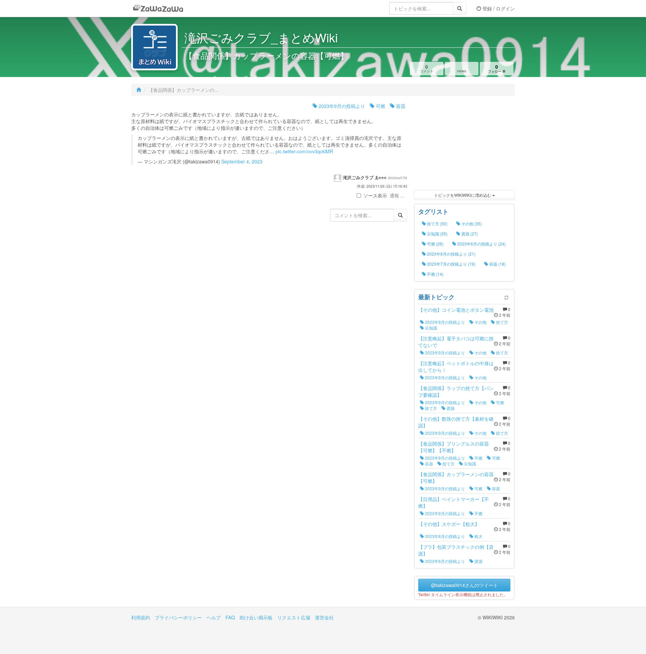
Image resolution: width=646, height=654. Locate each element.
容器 (400, 106)
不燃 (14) (434, 274)
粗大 (477, 536)
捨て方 (501, 322)
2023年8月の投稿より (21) (450, 254)
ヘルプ (214, 617)
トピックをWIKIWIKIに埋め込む (463, 195)
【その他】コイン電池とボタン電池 (456, 309)
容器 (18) (497, 264)
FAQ (230, 617)
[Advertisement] (464, 145)
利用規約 (140, 617)
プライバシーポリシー (178, 617)
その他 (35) (471, 223)
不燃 (477, 458)
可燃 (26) (434, 243)
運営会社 (324, 617)
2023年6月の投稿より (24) (481, 243)
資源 (450, 408)
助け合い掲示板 (256, 617)
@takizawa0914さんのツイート (464, 585)
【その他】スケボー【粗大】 (448, 524)
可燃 (379, 106)
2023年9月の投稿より (341, 106)
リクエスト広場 (293, 617)
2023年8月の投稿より (444, 536)
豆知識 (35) (436, 233)
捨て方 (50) (436, 223)
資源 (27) (469, 233)
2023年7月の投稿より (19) (450, 264)
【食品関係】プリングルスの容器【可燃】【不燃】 (453, 447)
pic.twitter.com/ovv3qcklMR (304, 151)
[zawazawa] (158, 8)
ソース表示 (375, 195)
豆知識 (430, 328)
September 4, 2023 (241, 161)
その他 (480, 322)
